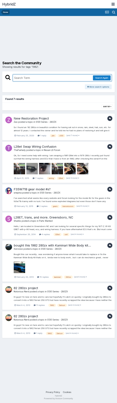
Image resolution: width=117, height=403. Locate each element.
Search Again (101, 78)
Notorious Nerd (21, 291)
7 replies (39, 178)
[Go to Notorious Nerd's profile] (8, 289)
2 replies (43, 206)
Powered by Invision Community (58, 398)
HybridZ (9, 4)
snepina (18, 192)
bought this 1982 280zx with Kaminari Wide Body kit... (52, 245)
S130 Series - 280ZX (46, 122)
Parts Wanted (46, 221)
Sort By (106, 106)
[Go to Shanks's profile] (8, 219)
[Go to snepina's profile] (8, 190)
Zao (16, 122)
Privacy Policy (53, 392)
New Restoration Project (31, 118)
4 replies (45, 234)
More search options (99, 87)
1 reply (43, 135)
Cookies (67, 392)
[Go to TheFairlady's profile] (8, 148)
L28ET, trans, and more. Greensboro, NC (43, 217)
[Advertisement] (38, 39)
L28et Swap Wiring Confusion (35, 146)
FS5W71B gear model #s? (32, 189)
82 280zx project (26, 288)
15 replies (44, 277)
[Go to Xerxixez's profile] (8, 247)
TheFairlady (20, 150)
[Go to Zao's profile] (8, 120)
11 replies (40, 305)
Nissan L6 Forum (52, 150)
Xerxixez (18, 249)
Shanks (17, 221)
